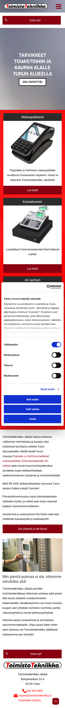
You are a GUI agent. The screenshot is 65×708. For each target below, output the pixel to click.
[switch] (56, 355)
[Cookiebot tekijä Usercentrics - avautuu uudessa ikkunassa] (46, 287)
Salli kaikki (32, 399)
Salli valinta (32, 409)
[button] (59, 6)
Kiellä (32, 418)
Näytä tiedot (47, 389)
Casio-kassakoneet (32, 461)
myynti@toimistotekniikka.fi (35, 695)
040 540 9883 (34, 690)
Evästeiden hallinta (29, 700)
